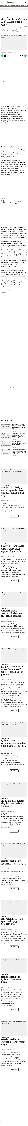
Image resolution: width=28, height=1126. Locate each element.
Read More (14, 516)
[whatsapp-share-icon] (2, 56)
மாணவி (3, 290)
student (7, 290)
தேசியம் (9, 5)
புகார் (11, 290)
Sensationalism (4, 292)
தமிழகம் (3, 5)
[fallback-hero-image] (6, 426)
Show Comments (14, 388)
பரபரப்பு (15, 290)
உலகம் (14, 5)
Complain (19, 290)
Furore (24, 290)
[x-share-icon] (5, 56)
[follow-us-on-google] (25, 55)
